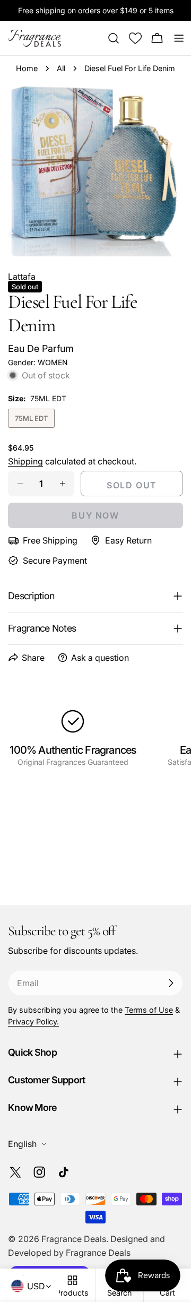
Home (27, 68)
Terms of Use (149, 1009)
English (22, 1144)
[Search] (113, 38)
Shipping (25, 461)
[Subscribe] (171, 983)
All (61, 68)
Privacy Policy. (33, 1021)
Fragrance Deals (73, 1239)
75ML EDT (35, 421)
